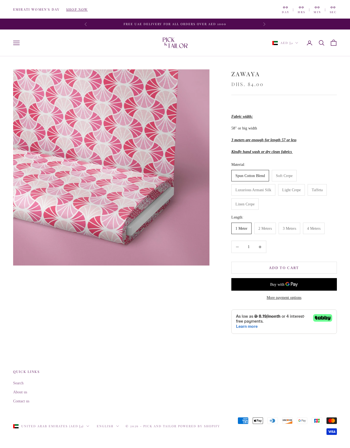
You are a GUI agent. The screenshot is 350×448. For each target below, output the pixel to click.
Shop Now (77, 9)
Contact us (21, 401)
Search (18, 383)
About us (20, 392)
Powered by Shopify (199, 426)
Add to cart (284, 268)
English (105, 426)
